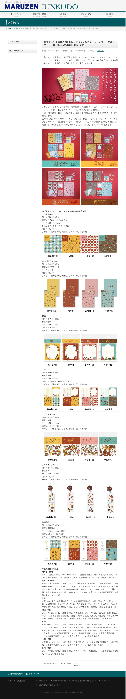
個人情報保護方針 (17, 674)
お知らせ (17, 28)
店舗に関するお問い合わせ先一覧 (83, 681)
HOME (8, 28)
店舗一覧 (41, 681)
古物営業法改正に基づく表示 (49, 685)
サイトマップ (34, 674)
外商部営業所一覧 (59, 681)
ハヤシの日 (106, 681)
